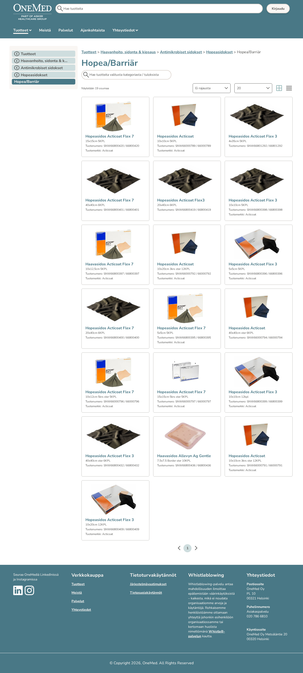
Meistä (76, 592)
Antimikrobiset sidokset (181, 52)
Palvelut (77, 601)
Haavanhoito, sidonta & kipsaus (128, 52)
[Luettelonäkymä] (289, 88)
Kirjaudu (278, 8)
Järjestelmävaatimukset (148, 584)
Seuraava (194, 548)
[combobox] (212, 88)
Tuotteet (88, 52)
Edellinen (181, 548)
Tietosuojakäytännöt (146, 592)
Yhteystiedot (81, 609)
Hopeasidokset (219, 52)
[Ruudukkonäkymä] (279, 88)
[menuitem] (22, 31)
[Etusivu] (32, 12)
